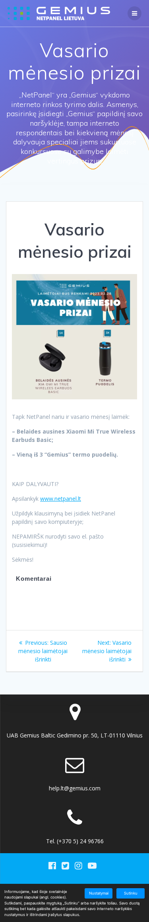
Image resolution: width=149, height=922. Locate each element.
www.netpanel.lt (60, 498)
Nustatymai (98, 893)
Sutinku (130, 893)
